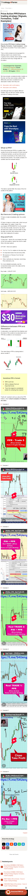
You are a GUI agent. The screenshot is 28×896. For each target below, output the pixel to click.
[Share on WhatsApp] (19, 844)
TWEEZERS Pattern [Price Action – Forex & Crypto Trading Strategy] (15, 884)
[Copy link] (7, 847)
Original (25, 833)
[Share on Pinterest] (3, 847)
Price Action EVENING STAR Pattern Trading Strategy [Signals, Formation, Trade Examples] (14, 873)
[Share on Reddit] (11, 844)
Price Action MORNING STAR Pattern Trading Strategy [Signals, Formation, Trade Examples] (14, 866)
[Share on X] (3, 844)
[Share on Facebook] (7, 844)
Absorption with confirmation (11, 85)
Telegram (12, 67)
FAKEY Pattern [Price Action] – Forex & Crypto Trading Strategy (14, 879)
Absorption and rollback (10, 87)
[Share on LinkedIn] (15, 844)
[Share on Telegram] (23, 844)
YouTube (6, 67)
